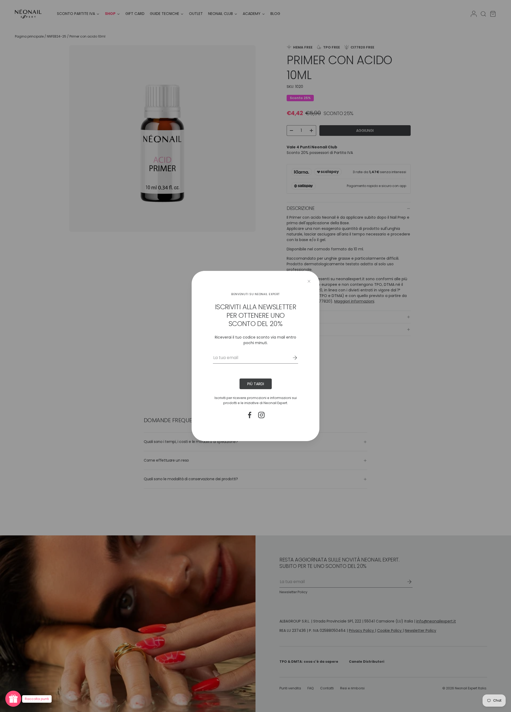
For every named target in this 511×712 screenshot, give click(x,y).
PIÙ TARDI (255, 383)
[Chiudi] (309, 281)
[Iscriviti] (291, 358)
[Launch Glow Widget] (13, 699)
